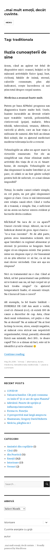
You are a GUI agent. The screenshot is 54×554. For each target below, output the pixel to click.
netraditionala (20, 365)
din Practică (14, 454)
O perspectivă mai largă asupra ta (26, 414)
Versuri (11, 466)
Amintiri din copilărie (20, 446)
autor (7, 536)
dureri (40, 362)
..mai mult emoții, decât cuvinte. (19, 545)
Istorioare (13, 462)
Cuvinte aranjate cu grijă (18, 529)
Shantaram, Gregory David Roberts (27, 418)
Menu (9, 22)
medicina (8, 365)
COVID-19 (12, 390)
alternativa (32, 362)
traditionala (33, 365)
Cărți (10, 450)
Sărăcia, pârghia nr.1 (19, 422)
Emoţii (21, 362)
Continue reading (14, 354)
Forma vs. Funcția (17, 410)
